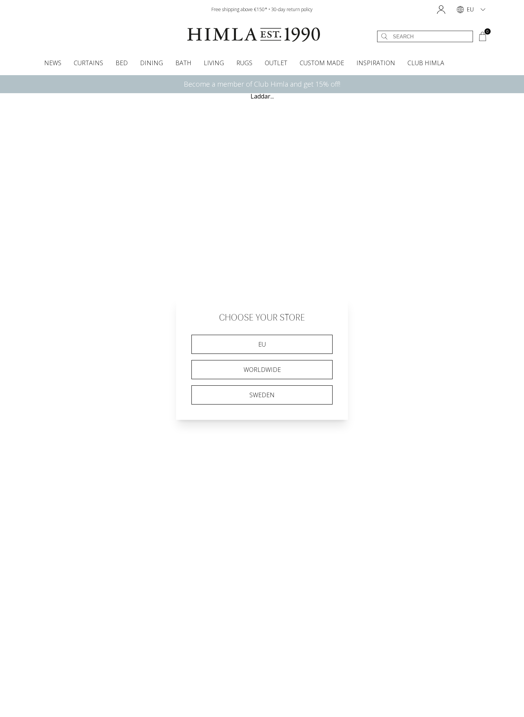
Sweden (262, 395)
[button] (441, 9)
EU (262, 344)
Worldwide (262, 369)
